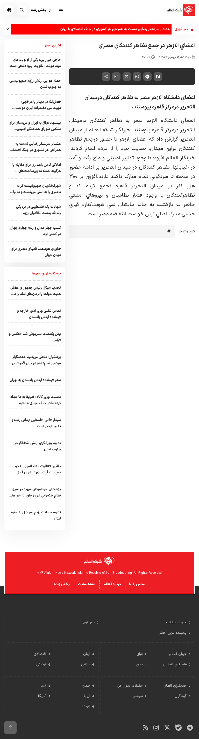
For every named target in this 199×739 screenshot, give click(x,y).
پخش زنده (62, 584)
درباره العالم (112, 584)
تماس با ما (137, 584)
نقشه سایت (86, 584)
